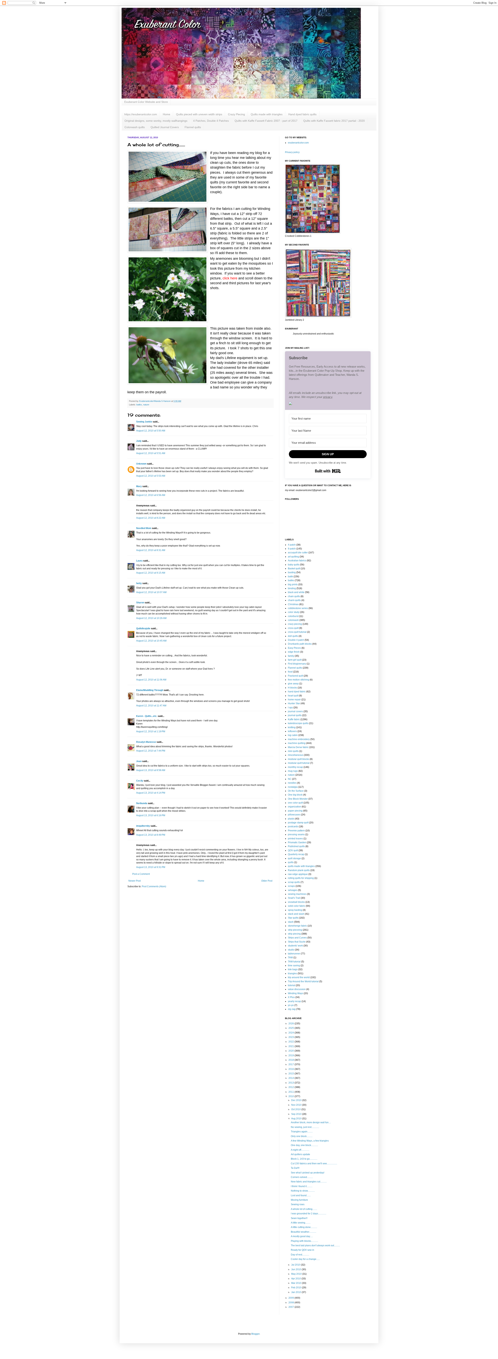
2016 (291, 1069)
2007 (291, 1307)
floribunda (141, 803)
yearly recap (294, 1001)
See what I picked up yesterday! (307, 1172)
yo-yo (291, 1005)
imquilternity (143, 826)
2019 (291, 1055)
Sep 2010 (296, 1114)
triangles (292, 973)
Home (166, 114)
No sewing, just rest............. (305, 1127)
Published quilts (296, 846)
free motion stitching (298, 679)
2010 (291, 1096)
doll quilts (293, 636)
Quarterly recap (296, 854)
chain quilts (294, 596)
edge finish (294, 651)
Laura (139, 560)
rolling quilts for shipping (301, 878)
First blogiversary (297, 663)
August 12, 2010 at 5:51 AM (150, 453)
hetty (139, 583)
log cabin (293, 735)
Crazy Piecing (236, 114)
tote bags (293, 969)
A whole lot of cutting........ (304, 1209)
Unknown (141, 463)
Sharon (140, 602)
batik (290, 576)
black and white (296, 592)
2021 (291, 1046)
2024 (291, 1032)
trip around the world (299, 977)
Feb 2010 (296, 1287)
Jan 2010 (296, 1292)
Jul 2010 (296, 1264)
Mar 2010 (296, 1283)
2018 (291, 1060)
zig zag (291, 1009)
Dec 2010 (296, 1100)
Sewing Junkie (144, 421)
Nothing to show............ (303, 1190)
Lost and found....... (301, 1195)
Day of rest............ (300, 1254)
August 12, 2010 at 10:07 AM (151, 592)
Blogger (255, 1334)
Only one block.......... (301, 1136)
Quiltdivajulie (143, 628)
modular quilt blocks (298, 759)
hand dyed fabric (297, 691)
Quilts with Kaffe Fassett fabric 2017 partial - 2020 (334, 120)
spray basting (295, 910)
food (290, 671)
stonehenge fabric (297, 925)
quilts (291, 862)
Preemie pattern (296, 830)
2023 (291, 1037)
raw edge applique (298, 874)
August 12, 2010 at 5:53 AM (150, 475)
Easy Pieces (294, 648)
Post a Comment (141, 874)
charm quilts (294, 600)
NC (289, 779)
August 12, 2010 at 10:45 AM (151, 640)
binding (292, 588)
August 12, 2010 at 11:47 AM (151, 705)
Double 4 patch (296, 640)
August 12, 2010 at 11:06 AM (151, 679)
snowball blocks (296, 902)
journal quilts (295, 715)
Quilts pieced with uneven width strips (199, 114)
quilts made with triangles (301, 866)
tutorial (291, 985)
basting (292, 572)
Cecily (139, 780)
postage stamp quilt (298, 822)
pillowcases (294, 814)
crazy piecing (295, 624)
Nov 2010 (296, 1105)
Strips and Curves (297, 937)
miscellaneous (295, 755)
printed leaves (295, 838)
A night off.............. (300, 1150)
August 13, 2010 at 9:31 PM (150, 867)
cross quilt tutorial (297, 632)
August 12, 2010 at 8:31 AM (150, 550)
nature (146, 404)
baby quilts (293, 564)
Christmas (293, 604)
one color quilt (295, 802)
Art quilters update (300, 1154)
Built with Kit (328, 470)
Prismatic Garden (297, 842)
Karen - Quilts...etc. (146, 716)
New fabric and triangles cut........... (309, 1181)
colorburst (293, 616)
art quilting (293, 556)
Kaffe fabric (294, 719)
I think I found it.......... (301, 1186)
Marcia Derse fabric (298, 747)
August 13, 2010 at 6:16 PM (150, 815)
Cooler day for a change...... (305, 1259)
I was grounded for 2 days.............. (308, 1213)
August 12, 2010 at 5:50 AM (150, 430)
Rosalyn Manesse (146, 742)
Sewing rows (297, 1204)
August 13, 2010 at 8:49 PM (150, 835)
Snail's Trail (294, 898)
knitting (291, 727)
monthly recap (295, 767)
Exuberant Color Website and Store (146, 101)
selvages (292, 890)
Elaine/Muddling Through (149, 690)
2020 (291, 1050)
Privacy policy (292, 152)
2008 (291, 1302)
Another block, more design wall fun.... (311, 1122)
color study (293, 612)
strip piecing (294, 933)
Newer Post (134, 880)
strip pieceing (295, 930)
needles (292, 783)
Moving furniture (299, 1200)
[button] (328, 404)
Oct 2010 (296, 1109)
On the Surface (296, 791)
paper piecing (295, 810)
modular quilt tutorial (298, 763)
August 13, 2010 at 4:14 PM (150, 792)
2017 (291, 1064)
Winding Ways (295, 993)
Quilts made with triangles (266, 114)
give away (293, 683)
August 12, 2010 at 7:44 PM (150, 750)
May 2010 (296, 1274)
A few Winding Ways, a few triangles (310, 1140)
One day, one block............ (304, 1145)
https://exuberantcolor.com (140, 114)
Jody (139, 441)
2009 (291, 1298)
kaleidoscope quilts (298, 723)
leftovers (292, 731)
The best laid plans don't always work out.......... (315, 1245)
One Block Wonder (298, 798)
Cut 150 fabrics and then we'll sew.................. (314, 1163)
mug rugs (293, 771)
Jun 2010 (296, 1269)
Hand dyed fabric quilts (302, 114)
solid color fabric (296, 906)
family (291, 656)
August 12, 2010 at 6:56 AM (150, 495)
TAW (290, 957)
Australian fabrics (297, 560)
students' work (295, 945)
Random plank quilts (299, 870)
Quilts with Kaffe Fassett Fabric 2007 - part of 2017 (266, 120)
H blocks (292, 687)
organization (294, 806)
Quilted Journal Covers (165, 127)
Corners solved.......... (302, 1177)
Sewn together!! (299, 1218)
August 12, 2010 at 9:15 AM (150, 572)
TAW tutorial (294, 961)
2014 (291, 1078)
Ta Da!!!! (295, 1168)
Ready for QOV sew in (302, 1250)
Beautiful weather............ (303, 1231)
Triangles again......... (302, 1131)
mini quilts (293, 751)
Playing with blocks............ (304, 1241)
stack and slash (296, 914)
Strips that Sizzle (296, 941)
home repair (294, 699)
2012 (291, 1087)
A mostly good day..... (302, 1236)
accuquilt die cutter (298, 552)
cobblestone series (298, 608)
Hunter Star (294, 703)
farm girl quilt (295, 659)
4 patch (292, 544)
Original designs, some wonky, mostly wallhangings (155, 120)
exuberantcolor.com (298, 142)
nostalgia (293, 787)
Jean (139, 761)
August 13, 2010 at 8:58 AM (150, 770)
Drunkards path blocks (300, 644)
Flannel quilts (193, 127)
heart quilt (293, 695)
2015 (291, 1073)
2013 (291, 1082)
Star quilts (293, 917)
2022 (291, 1041)
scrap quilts (294, 882)
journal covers (295, 711)
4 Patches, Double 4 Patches (211, 120)
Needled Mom (143, 528)
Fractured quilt (295, 675)
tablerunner (294, 953)
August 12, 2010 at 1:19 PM (150, 731)
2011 (291, 1092)
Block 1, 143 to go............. (304, 1158)
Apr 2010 (296, 1278)
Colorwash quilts (134, 127)
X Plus (291, 997)
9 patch (292, 548)
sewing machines (297, 894)
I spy (290, 707)
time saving (294, 965)
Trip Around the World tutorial (303, 981)
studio (291, 949)
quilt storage (294, 858)
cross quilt (293, 628)
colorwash (293, 620)
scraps (291, 886)
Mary (139, 486)
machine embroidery (299, 739)
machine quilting (296, 743)
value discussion (297, 989)
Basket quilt (294, 568)
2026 (291, 1023)
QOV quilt (293, 850)
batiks (139, 404)
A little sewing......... (300, 1222)
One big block (295, 794)
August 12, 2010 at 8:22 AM (150, 518)
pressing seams (296, 834)
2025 (291, 1028)
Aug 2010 (296, 1118)
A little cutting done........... (304, 1227)
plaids (291, 818)
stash (291, 922)
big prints (293, 584)
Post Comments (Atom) (154, 886)
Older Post (266, 880)
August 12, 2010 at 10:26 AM (151, 618)
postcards (293, 826)
